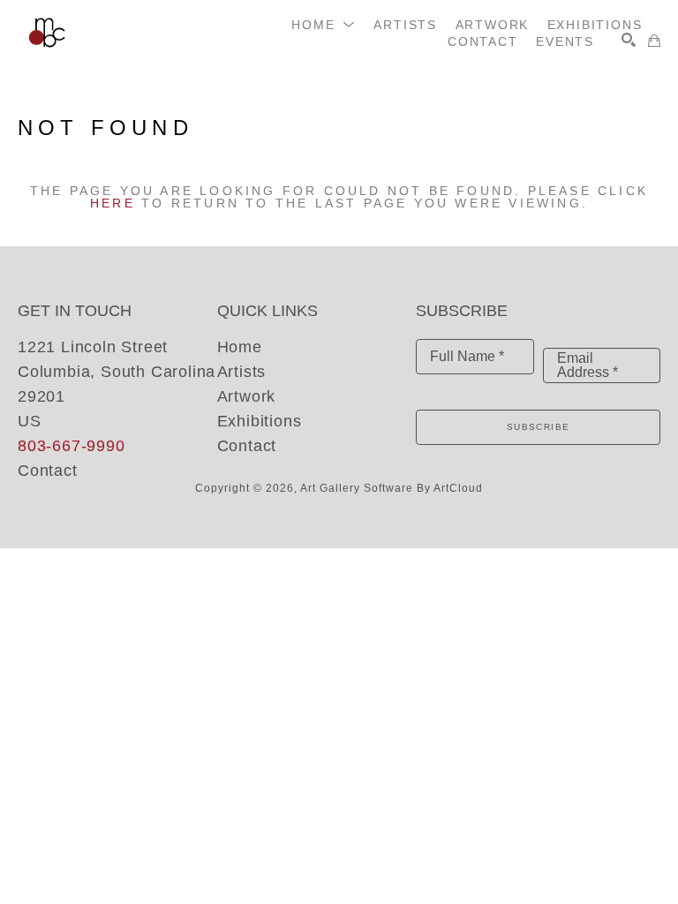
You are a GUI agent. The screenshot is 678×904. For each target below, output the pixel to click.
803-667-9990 (71, 446)
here (112, 203)
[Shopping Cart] (654, 41)
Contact (48, 470)
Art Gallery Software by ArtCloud (391, 488)
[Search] (629, 40)
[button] (323, 25)
